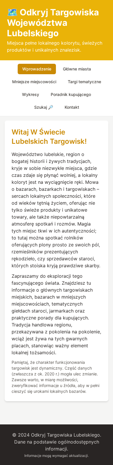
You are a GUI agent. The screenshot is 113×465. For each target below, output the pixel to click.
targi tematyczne (84, 81)
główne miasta (77, 68)
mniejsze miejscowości (34, 81)
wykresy (30, 94)
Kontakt (72, 107)
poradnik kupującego (71, 94)
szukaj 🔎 (43, 107)
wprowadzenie (36, 68)
